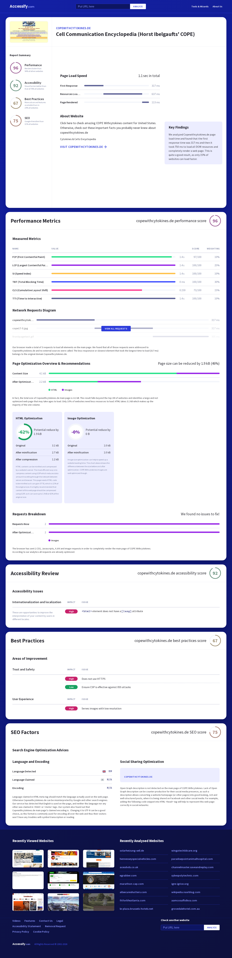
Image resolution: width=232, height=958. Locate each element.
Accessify (22, 6)
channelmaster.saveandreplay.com (192, 867)
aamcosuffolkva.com (184, 900)
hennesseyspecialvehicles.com (138, 859)
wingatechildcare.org (184, 850)
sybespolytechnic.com (184, 875)
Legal (60, 920)
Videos (16, 920)
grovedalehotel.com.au (185, 908)
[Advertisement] (139, 58)
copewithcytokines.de (73, 28)
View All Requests (116, 328)
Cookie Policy (41, 931)
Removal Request (55, 926)
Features (29, 920)
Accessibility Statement (26, 926)
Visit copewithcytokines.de (81, 147)
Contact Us (45, 920)
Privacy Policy (20, 931)
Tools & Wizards (200, 6)
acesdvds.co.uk (129, 867)
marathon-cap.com (132, 883)
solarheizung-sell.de (132, 850)
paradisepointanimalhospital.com (192, 859)
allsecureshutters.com (133, 892)
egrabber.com (128, 875)
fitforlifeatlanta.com (132, 900)
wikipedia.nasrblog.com (185, 892)
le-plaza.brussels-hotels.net (136, 908)
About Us (217, 6)
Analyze (138, 6)
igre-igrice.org (180, 883)
